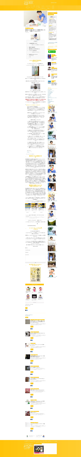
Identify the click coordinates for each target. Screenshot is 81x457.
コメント (27, 254)
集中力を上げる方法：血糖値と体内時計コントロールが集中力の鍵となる (28, 292)
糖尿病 (27, 315)
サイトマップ (28, 8)
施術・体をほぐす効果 (28, 7)
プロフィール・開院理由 (50, 92)
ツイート (49, 48)
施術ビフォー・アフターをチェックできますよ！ (38, 441)
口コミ (48, 7)
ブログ (33, 8)
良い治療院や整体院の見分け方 (51, 101)
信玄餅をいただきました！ (34, 412)
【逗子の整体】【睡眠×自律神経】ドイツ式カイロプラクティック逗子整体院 (29, 3)
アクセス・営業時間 (38, 7)
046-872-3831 (54, 2)
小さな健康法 (48, 8)
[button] (35, 105)
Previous (25, 207)
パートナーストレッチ (38, 8)
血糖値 (29, 315)
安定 (26, 315)
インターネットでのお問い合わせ (32, 50)
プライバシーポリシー (50, 91)
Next (45, 207)
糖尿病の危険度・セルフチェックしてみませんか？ (28, 299)
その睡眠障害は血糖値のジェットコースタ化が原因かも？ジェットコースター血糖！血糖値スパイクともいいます (34, 299)
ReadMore (28, 212)
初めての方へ (49, 95)
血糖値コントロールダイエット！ (34, 292)
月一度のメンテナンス (33, 7)
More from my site (31, 55)
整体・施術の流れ (31, 441)
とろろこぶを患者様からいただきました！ (35, 367)
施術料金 (48, 441)
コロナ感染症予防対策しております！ (33, 43)
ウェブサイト (26, 252)
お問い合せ (53, 8)
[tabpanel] (28, 208)
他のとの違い (49, 94)
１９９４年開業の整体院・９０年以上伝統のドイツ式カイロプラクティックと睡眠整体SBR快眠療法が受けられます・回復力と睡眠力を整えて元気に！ (28, 444)
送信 (35, 262)
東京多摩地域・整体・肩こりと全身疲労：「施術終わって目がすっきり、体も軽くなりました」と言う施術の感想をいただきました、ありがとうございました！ (38, 322)
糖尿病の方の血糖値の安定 (31, 47)
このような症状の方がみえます (43, 8)
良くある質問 (49, 102)
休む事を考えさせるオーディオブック (33, 54)
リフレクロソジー (43, 7)
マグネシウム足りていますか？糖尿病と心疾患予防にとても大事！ (40, 292)
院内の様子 (53, 7)
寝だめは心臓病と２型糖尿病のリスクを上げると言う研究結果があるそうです (40, 299)
